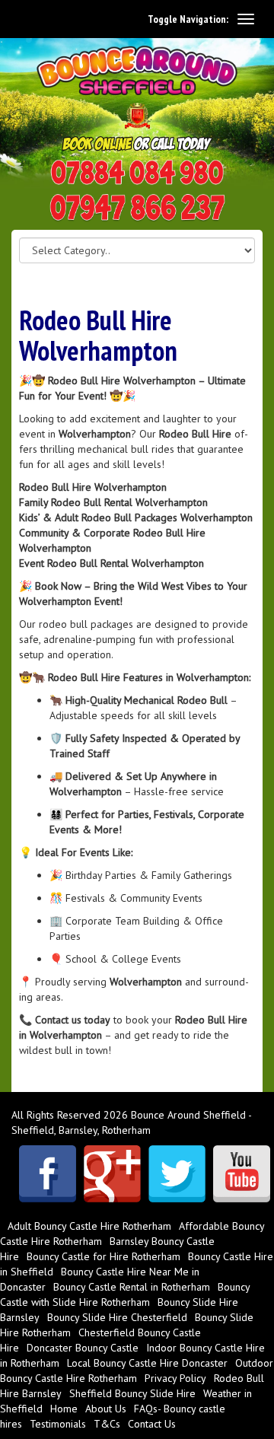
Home (64, 1408)
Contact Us (152, 1424)
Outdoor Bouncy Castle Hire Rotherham (136, 1370)
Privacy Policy (175, 1378)
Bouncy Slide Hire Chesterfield (117, 1317)
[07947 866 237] (137, 208)
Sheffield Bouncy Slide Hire (132, 1393)
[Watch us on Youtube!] (241, 1173)
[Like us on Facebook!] (47, 1173)
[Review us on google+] (112, 1173)
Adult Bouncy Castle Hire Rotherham (89, 1226)
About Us (105, 1408)
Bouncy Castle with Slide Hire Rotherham (125, 1294)
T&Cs (107, 1424)
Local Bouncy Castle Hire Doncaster (147, 1363)
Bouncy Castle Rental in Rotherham (131, 1287)
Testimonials (58, 1424)
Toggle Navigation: (188, 19)
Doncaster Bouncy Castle (83, 1348)
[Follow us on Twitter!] (177, 1173)
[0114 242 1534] (137, 173)
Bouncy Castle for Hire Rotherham (103, 1256)
